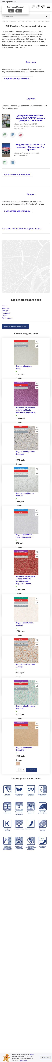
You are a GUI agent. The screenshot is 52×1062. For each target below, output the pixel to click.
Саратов (31, 98)
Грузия (4, 315)
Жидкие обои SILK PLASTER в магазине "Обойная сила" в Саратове (30, 147)
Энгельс (31, 194)
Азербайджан (7, 318)
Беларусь (5, 311)
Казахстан (6, 308)
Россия (4, 306)
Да (11, 11)
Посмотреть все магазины (17, 79)
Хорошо (45, 1057)
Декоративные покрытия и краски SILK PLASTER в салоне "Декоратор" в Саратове (30, 118)
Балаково (31, 62)
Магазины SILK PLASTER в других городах (22, 228)
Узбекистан (6, 313)
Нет (19, 11)
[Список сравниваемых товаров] (32, 8)
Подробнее (23, 1061)
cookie (31, 1054)
